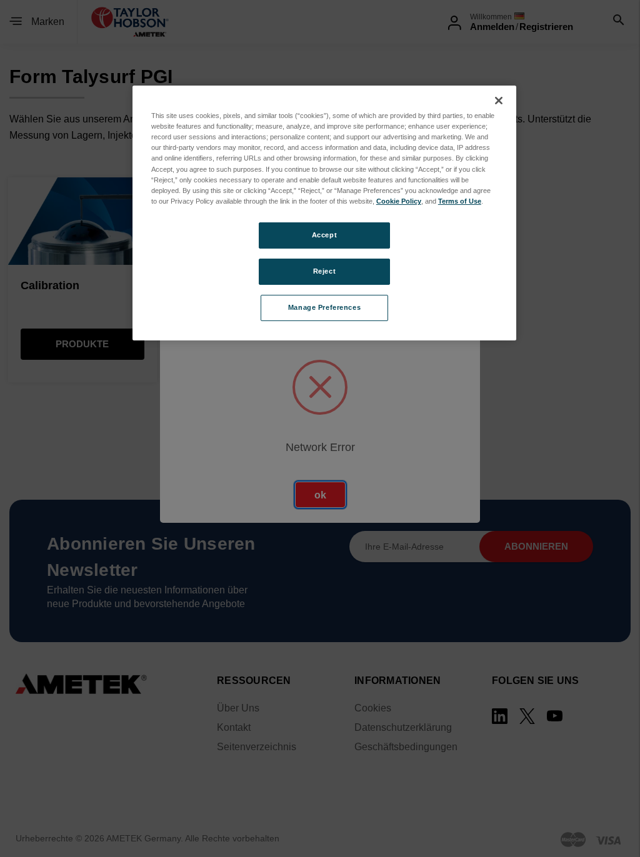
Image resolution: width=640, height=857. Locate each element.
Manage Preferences (324, 307)
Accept (324, 235)
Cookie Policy (398, 201)
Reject (324, 271)
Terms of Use (459, 201)
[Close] (498, 100)
